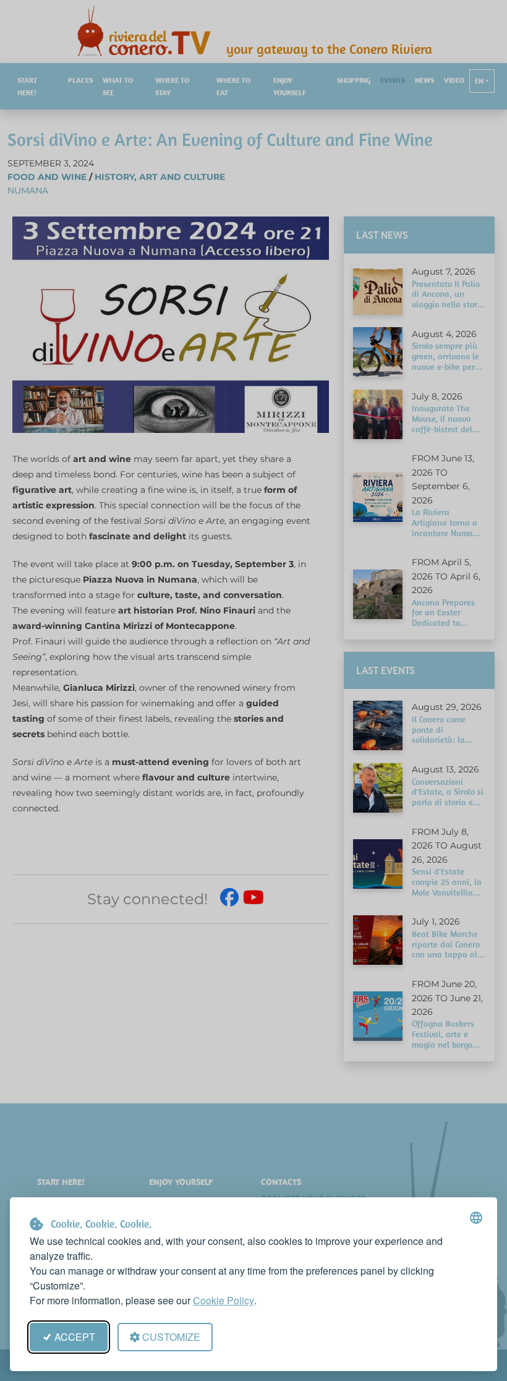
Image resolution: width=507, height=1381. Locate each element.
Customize (171, 1337)
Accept (74, 1337)
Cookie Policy (223, 1300)
